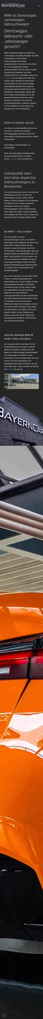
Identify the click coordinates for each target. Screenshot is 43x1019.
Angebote (7, 78)
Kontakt (10, 369)
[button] (4, 1015)
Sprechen (14, 159)
